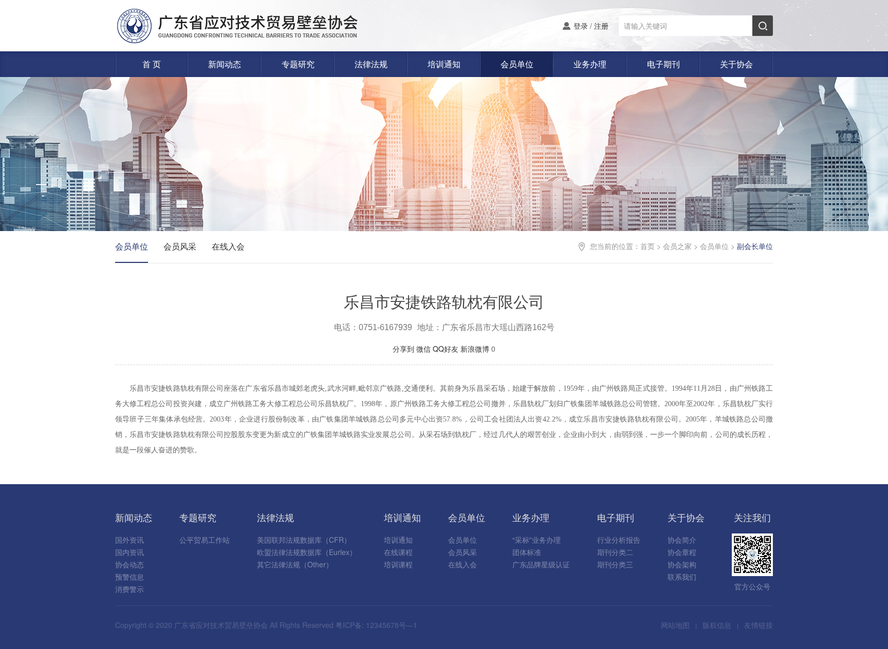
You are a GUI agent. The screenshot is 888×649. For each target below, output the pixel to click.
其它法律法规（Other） (295, 564)
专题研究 (298, 64)
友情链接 (758, 625)
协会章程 (682, 552)
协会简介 (682, 540)
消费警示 (129, 589)
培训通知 (444, 64)
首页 (647, 246)
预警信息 (129, 576)
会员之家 (677, 246)
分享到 (403, 348)
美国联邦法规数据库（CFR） (304, 540)
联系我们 (682, 576)
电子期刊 (663, 64)
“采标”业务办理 (536, 540)
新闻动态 (224, 64)
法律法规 (371, 64)
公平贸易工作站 (204, 540)
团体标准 (526, 552)
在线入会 (228, 246)
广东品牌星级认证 (541, 564)
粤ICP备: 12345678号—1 (376, 625)
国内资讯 (129, 552)
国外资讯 (129, 540)
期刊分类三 (615, 564)
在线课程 (398, 552)
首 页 (151, 64)
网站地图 (675, 625)
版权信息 (716, 625)
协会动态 (129, 564)
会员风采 (179, 246)
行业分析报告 (618, 540)
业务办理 (590, 64)
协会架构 (682, 564)
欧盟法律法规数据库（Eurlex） (307, 552)
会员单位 (517, 64)
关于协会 (736, 64)
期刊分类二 (615, 552)
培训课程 (398, 564)
